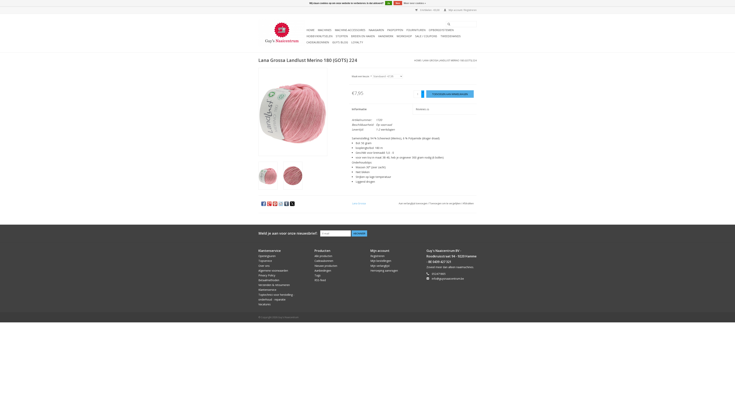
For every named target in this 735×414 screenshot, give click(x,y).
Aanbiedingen (322, 270)
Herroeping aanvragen (384, 270)
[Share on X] (292, 203)
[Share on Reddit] (280, 203)
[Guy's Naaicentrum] (281, 33)
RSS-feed (320, 280)
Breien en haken (363, 36)
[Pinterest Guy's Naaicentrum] (467, 233)
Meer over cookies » (415, 3)
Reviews (422, 109)
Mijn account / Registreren (462, 10)
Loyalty (357, 42)
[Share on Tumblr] (286, 203)
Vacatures (264, 304)
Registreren (377, 256)
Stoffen (342, 36)
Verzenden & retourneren (274, 285)
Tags (317, 275)
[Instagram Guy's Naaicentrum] (473, 233)
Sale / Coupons (426, 36)
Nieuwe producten (325, 266)
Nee (398, 3)
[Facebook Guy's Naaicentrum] (460, 233)
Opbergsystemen (441, 30)
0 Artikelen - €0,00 (430, 10)
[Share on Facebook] (263, 203)
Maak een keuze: (362, 76)
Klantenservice (267, 290)
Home (310, 30)
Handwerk (385, 36)
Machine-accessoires (350, 30)
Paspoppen (395, 30)
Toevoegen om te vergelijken (445, 203)
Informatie (359, 109)
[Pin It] (275, 203)
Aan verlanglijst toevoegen (413, 203)
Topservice (265, 261)
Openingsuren (267, 256)
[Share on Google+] (269, 203)
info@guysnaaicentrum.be (448, 278)
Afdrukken (468, 203)
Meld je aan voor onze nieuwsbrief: (287, 233)
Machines (325, 30)
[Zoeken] (449, 24)
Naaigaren (376, 30)
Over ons (264, 266)
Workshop (404, 36)
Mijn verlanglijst (380, 266)
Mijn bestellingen (380, 261)
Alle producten (323, 256)
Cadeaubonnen (317, 42)
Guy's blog (340, 42)
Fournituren (415, 30)
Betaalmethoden (268, 280)
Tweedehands (450, 36)
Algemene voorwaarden (273, 270)
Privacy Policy (266, 275)
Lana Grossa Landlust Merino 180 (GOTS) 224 (450, 60)
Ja (388, 3)
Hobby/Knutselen (319, 36)
